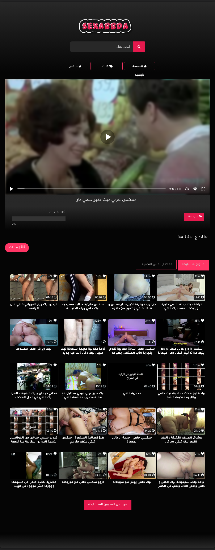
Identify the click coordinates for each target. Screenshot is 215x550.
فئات (105, 66)
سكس (73, 66)
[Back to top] (202, 537)
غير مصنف (192, 217)
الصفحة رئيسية (138, 67)
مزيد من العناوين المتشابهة (107, 504)
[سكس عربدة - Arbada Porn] (106, 27)
